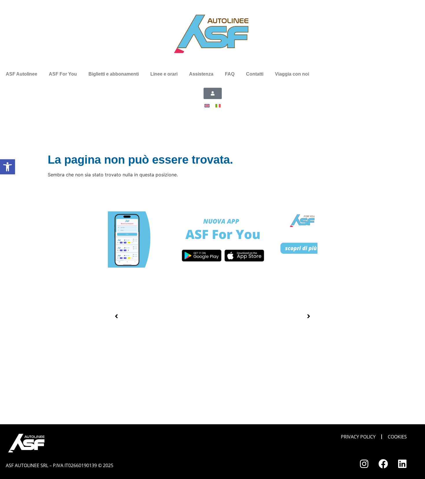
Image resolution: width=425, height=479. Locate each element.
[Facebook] (383, 463)
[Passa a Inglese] (207, 105)
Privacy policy (358, 437)
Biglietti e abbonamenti (113, 74)
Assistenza (201, 74)
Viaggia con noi (292, 74)
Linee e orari (164, 74)
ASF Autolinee (21, 74)
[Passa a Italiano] (217, 105)
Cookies (397, 437)
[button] (116, 316)
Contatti (254, 74)
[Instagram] (364, 463)
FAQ (229, 74)
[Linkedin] (402, 463)
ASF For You (63, 74)
